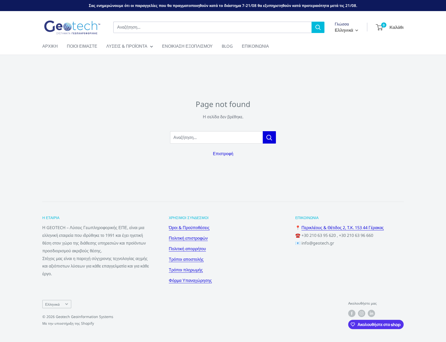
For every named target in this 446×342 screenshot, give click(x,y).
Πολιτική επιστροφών (188, 238)
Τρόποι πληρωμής (186, 270)
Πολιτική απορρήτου (187, 249)
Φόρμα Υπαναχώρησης (190, 280)
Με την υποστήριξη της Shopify (68, 323)
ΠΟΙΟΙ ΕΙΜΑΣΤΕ (82, 46)
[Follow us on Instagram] (361, 313)
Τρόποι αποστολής (186, 259)
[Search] (318, 27)
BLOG (227, 46)
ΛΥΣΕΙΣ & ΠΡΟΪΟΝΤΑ (126, 46)
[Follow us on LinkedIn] (371, 313)
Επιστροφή (223, 153)
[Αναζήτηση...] (269, 137)
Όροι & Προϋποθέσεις (189, 227)
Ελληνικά (52, 304)
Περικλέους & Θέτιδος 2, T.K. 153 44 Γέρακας (342, 227)
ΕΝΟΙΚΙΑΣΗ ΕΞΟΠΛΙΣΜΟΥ (187, 46)
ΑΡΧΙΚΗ (50, 46)
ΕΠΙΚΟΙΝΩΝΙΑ (255, 46)
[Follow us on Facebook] (351, 313)
